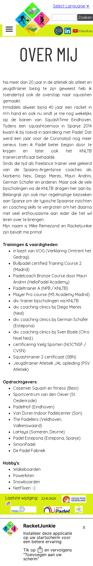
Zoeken (85, 17)
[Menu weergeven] (9, 29)
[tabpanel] (48, 53)
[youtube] (75, 31)
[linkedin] (67, 31)
